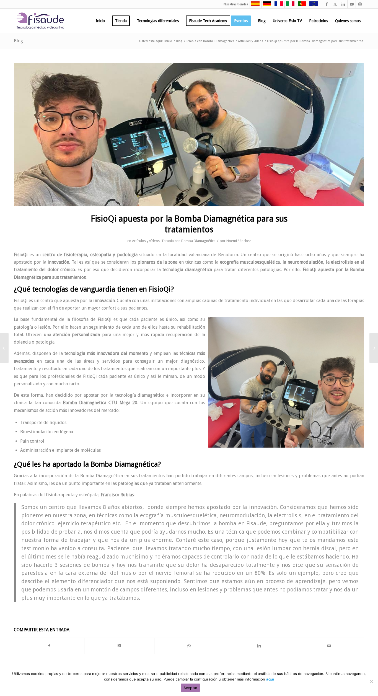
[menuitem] (100, 21)
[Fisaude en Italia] (289, 5)
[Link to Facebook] (327, 4)
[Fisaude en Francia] (277, 5)
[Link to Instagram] (360, 4)
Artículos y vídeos (146, 241)
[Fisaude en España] (254, 5)
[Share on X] (119, 646)
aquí (270, 679)
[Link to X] (335, 4)
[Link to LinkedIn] (343, 4)
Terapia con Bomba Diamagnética (188, 241)
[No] (371, 681)
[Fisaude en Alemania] (266, 5)
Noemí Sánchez (238, 241)
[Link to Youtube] (352, 4)
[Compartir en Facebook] (49, 646)
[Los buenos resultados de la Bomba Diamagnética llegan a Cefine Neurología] (373, 348)
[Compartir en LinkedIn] (259, 646)
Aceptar (190, 687)
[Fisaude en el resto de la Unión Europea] (312, 5)
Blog (18, 40)
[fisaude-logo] (40, 21)
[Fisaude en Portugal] (300, 5)
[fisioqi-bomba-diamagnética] (189, 135)
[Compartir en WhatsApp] (189, 646)
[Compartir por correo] (329, 646)
